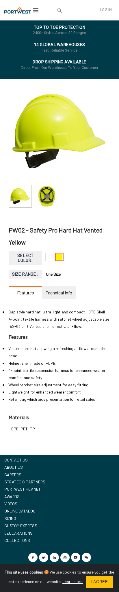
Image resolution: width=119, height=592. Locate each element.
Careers (12, 474)
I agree (99, 582)
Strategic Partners (24, 481)
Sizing (10, 518)
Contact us (16, 459)
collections (17, 540)
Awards (12, 496)
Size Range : (25, 274)
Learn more (72, 581)
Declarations (18, 533)
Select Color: (25, 258)
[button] (59, 10)
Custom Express (20, 525)
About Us (13, 467)
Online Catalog (20, 510)
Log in (106, 9)
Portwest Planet (22, 489)
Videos (10, 503)
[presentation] (16, 131)
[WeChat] (86, 557)
